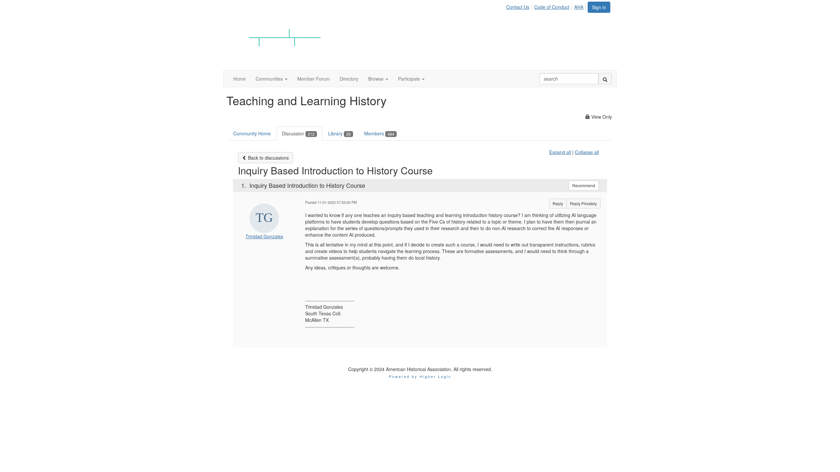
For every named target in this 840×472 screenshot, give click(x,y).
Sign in (599, 7)
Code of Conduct (551, 7)
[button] (271, 78)
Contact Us (517, 7)
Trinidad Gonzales (264, 236)
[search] (605, 78)
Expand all (560, 152)
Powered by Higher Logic (420, 376)
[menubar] (547, 6)
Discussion (298, 133)
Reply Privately (583, 203)
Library (339, 133)
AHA (578, 7)
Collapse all (587, 152)
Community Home (252, 133)
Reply (558, 203)
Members (379, 133)
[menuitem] (520, 6)
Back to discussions (268, 157)
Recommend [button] (583, 185)
